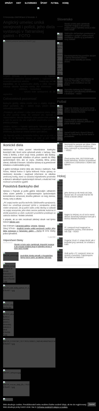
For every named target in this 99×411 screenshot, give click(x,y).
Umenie (34, 226)
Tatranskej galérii (35, 76)
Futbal (55, 3)
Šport (43, 3)
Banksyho (34, 81)
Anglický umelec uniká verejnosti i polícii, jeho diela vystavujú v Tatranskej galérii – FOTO (29, 229)
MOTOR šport (21, 17)
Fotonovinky (9, 17)
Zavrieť (92, 404)
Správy (9, 3)
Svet (18, 3)
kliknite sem (14, 222)
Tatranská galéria (22, 226)
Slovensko (31, 3)
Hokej (65, 3)
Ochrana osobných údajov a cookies (52, 407)
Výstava (41, 226)
